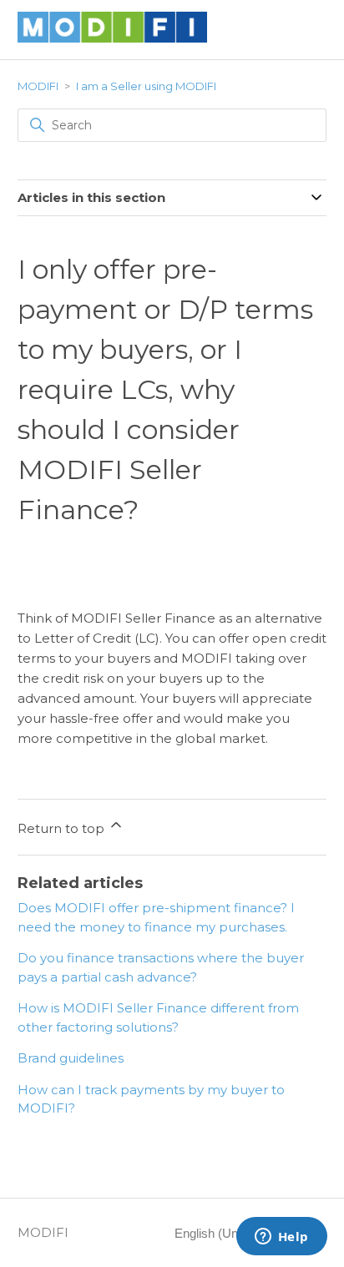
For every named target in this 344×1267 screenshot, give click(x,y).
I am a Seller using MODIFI (146, 86)
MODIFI (38, 86)
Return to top (63, 828)
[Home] (113, 38)
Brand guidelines (71, 1058)
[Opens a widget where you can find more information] (281, 1238)
